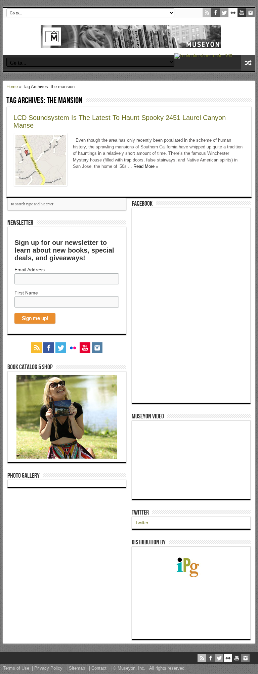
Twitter (140, 513)
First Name (26, 292)
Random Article (248, 63)
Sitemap (77, 668)
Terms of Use (16, 668)
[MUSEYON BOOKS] (131, 43)
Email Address (29, 269)
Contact (98, 668)
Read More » (145, 166)
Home (12, 86)
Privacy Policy (48, 668)
